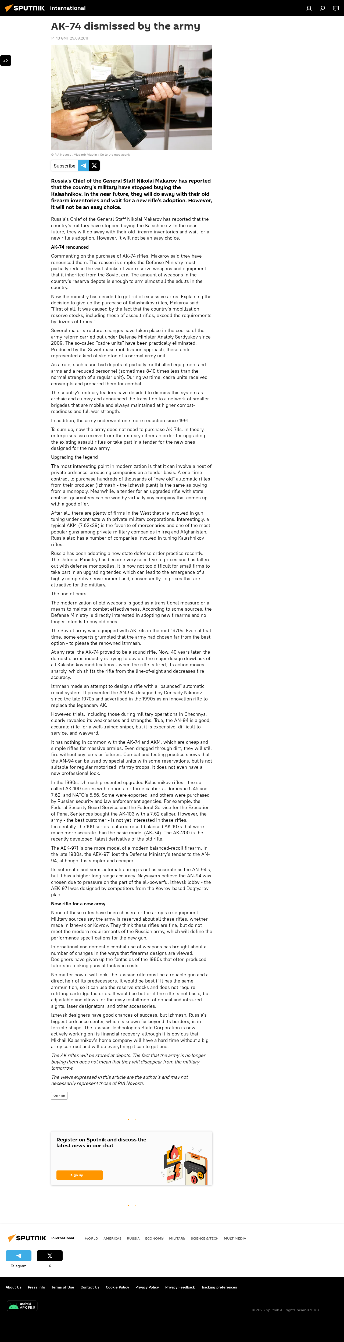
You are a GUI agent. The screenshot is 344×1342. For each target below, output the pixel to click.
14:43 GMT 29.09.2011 (69, 38)
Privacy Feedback (180, 1287)
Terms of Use (63, 1287)
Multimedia (235, 1238)
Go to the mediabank (115, 154)
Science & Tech (204, 1238)
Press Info (36, 1287)
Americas (112, 1238)
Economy (154, 1238)
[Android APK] (22, 1307)
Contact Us (90, 1287)
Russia (133, 1238)
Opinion (59, 1096)
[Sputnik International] (26, 12)
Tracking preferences (219, 1287)
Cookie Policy (117, 1287)
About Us (14, 1287)
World (91, 1238)
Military (177, 1238)
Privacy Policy (147, 1287)
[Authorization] (309, 8)
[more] (5, 60)
